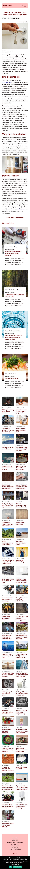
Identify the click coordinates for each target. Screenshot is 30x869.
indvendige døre (23, 22)
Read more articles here (15, 218)
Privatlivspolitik (17, 866)
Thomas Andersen (17, 289)
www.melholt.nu (19, 209)
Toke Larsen (16, 373)
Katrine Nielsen (17, 330)
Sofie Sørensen (15, 18)
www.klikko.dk (16, 849)
